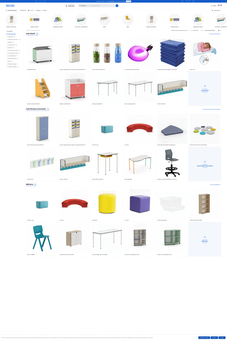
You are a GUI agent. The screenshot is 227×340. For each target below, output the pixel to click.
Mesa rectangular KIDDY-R (130, 103)
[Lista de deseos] (218, 5)
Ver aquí (128, 1)
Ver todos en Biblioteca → (215, 184)
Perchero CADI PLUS (161, 103)
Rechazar (214, 337)
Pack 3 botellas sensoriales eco (98, 69)
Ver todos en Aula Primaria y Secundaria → (212, 109)
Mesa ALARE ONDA (128, 179)
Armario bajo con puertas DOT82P (67, 254)
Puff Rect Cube (95, 144)
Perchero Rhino (30, 179)
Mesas (81, 26)
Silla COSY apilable (31, 254)
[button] (216, 10)
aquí (89, 337)
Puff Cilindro (94, 220)
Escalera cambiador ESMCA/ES (33, 103)
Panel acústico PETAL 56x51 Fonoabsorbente (166, 144)
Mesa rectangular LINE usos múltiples (99, 254)
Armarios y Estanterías (128, 26)
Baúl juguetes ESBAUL (31, 69)
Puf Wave (127, 144)
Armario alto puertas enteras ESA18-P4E (35, 144)
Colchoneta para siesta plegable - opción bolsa (167, 69)
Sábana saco (192, 69)
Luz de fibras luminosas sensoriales (132, 69)
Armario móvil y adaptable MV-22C (164, 254)
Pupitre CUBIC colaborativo (97, 179)
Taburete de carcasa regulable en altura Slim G (167, 179)
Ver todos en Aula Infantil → (215, 34)
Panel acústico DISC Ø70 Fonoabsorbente (198, 144)
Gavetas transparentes (162, 220)
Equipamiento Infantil (34, 26)
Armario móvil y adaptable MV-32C (132, 254)
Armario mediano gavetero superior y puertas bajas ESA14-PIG (72, 69)
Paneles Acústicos (11, 26)
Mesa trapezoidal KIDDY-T (97, 103)
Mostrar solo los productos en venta (180, 30)
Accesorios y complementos (58, 26)
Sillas (104, 26)
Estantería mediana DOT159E (196, 220)
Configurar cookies (204, 337)
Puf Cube (127, 220)
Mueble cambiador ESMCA (65, 103)
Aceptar (222, 337)
